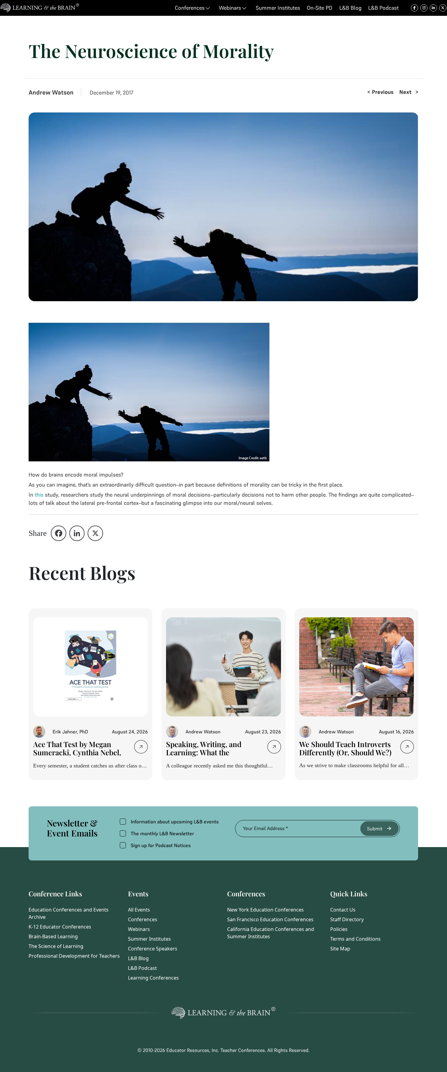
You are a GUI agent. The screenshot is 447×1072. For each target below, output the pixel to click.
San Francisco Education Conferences (270, 919)
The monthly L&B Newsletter (162, 833)
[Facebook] (58, 533)
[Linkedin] (77, 533)
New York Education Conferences (265, 909)
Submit (375, 829)
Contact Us (342, 909)
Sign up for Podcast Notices (161, 845)
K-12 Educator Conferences (60, 926)
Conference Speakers (152, 948)
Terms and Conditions (355, 939)
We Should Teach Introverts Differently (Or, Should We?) (345, 748)
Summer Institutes (149, 939)
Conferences (142, 919)
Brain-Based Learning (53, 936)
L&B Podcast (142, 968)
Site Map (340, 948)
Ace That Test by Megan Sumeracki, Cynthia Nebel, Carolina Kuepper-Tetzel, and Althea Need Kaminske (77, 756)
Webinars (139, 929)
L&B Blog (138, 958)
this (39, 494)
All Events (139, 909)
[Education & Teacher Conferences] (39, 8)
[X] (95, 533)
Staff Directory (347, 919)
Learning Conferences (153, 977)
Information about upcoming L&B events (175, 822)
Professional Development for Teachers (74, 956)
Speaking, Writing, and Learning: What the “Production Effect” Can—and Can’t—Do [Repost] (209, 756)
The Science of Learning (56, 946)
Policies (339, 929)
